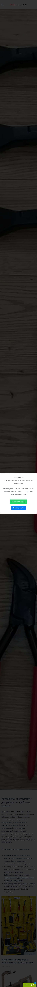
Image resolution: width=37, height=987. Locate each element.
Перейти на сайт (18, 508)
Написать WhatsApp (18, 502)
